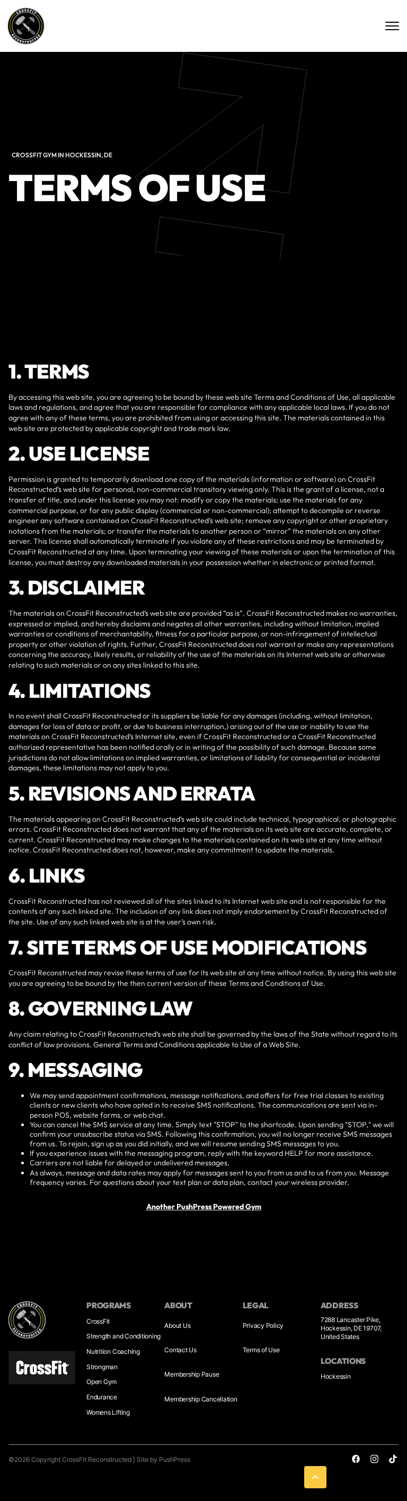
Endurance (101, 1397)
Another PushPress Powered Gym (203, 1206)
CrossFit (98, 1321)
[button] (315, 1477)
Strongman (102, 1367)
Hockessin (336, 1376)
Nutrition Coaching (113, 1351)
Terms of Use (261, 1350)
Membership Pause (191, 1374)
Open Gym (101, 1382)
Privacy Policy (263, 1325)
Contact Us (180, 1350)
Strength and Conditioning (123, 1336)
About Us (177, 1325)
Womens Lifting (108, 1412)
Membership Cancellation (200, 1399)
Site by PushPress (163, 1459)
